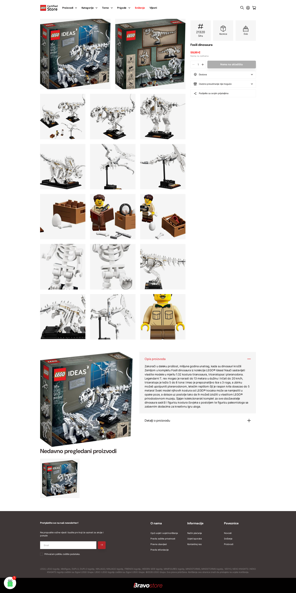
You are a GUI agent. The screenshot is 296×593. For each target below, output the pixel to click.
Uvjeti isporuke (194, 538)
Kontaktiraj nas (194, 544)
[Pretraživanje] (242, 8)
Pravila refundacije (159, 549)
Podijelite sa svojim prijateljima (213, 93)
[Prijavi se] (248, 8)
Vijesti (153, 7)
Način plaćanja (194, 533)
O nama (156, 523)
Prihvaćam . (62, 554)
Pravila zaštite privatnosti (162, 538)
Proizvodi (228, 544)
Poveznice (231, 523)
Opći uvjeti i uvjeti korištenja (164, 533)
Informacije (195, 523)
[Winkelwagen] (254, 8)
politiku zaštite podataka (67, 554)
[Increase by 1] (202, 64)
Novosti (228, 533)
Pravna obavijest (158, 544)
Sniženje (228, 538)
